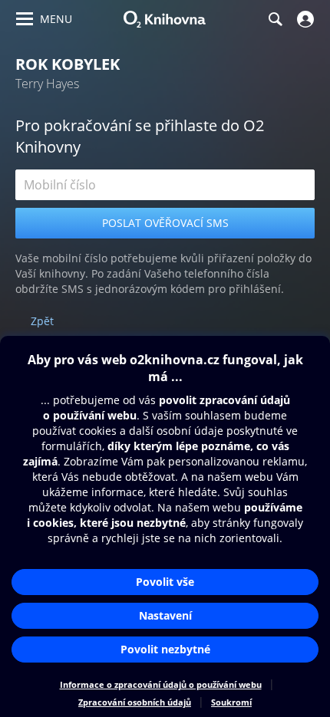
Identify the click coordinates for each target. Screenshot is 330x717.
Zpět (42, 321)
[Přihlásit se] (303, 19)
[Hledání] (274, 19)
